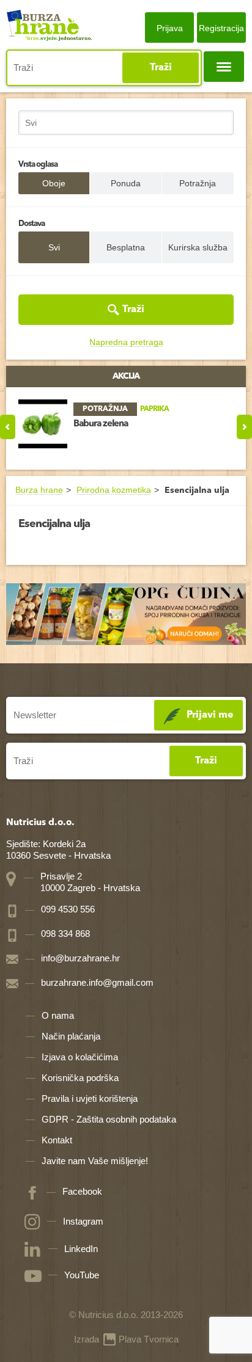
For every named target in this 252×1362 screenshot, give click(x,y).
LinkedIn (81, 1249)
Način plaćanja (71, 1036)
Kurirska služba (198, 247)
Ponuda (126, 183)
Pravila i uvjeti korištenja (90, 1098)
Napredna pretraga (126, 342)
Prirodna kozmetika (113, 490)
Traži (161, 68)
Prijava (170, 28)
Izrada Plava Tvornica (126, 1339)
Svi (54, 247)
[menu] (224, 66)
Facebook (82, 1191)
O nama (58, 1015)
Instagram (83, 1221)
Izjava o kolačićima (80, 1057)
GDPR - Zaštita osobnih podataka (109, 1119)
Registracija (221, 28)
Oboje (53, 183)
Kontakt (57, 1140)
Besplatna (125, 247)
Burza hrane (39, 490)
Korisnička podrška (80, 1077)
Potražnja (197, 183)
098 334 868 (64, 933)
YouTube (81, 1275)
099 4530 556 (67, 909)
